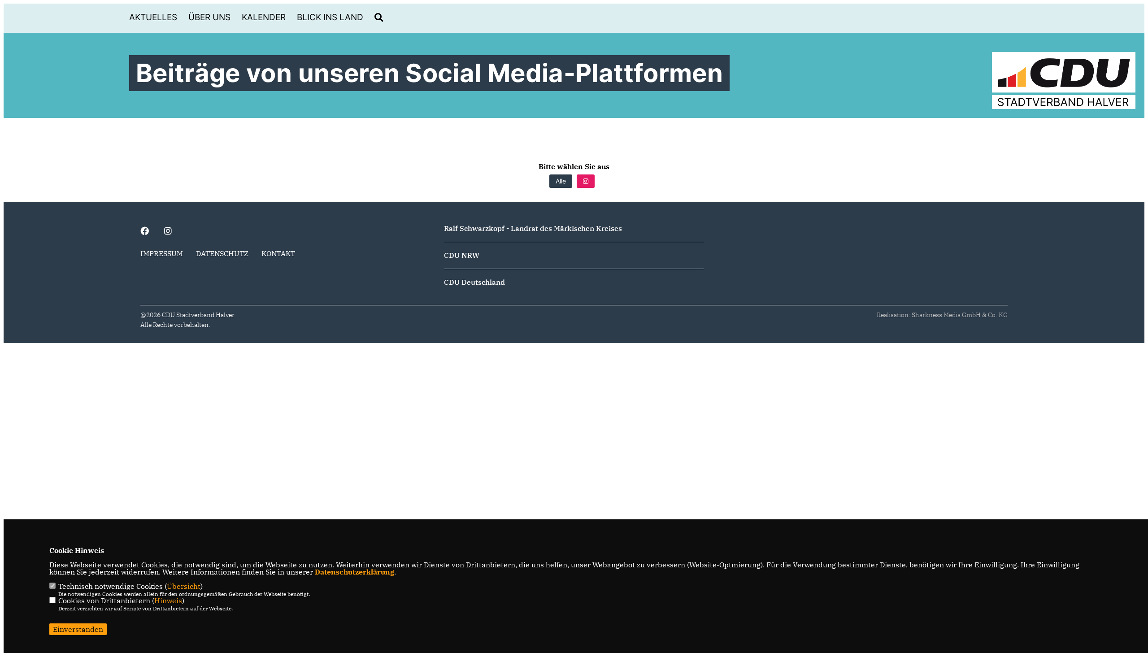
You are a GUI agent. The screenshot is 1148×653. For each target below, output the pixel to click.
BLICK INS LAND (330, 17)
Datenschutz (222, 253)
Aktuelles (153, 17)
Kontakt (278, 253)
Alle (561, 181)
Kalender (264, 17)
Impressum (161, 253)
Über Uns (209, 17)
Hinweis (168, 600)
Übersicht (183, 586)
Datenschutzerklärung (354, 571)
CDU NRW (461, 255)
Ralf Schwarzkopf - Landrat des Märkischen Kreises (533, 228)
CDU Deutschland (474, 282)
